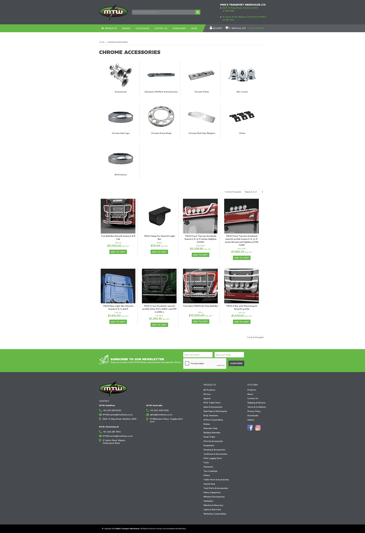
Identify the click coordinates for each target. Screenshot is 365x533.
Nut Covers (242, 91)
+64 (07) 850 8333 (112, 410)
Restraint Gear (210, 428)
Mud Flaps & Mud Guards (215, 411)
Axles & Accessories (212, 407)
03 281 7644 (228, 20)
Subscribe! (236, 363)
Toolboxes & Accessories (215, 454)
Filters (206, 475)
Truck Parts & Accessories (215, 488)
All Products (121, 174)
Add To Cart (118, 252)
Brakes (206, 424)
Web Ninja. (182, 529)
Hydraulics (208, 501)
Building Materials (211, 432)
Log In (251, 28)
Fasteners (208, 466)
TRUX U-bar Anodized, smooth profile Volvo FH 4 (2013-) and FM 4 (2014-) (159, 309)
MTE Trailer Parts (211, 402)
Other (242, 133)
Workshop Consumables (214, 513)
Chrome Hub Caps (121, 133)
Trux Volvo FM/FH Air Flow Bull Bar (200, 306)
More (194, 28)
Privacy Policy (254, 411)
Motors (207, 394)
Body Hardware (210, 415)
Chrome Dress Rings (161, 133)
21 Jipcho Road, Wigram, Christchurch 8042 (244, 17)
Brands (126, 28)
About (250, 394)
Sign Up (260, 28)
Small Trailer (209, 437)
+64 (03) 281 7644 (112, 431)
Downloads (179, 28)
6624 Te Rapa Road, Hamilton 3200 (240, 8)
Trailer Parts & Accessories (216, 479)
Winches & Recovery (213, 505)
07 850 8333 (228, 11)
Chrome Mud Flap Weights (201, 133)
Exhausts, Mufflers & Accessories (161, 91)
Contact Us (160, 28)
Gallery (250, 419)
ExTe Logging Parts (212, 458)
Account (217, 28)
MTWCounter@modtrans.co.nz (118, 414)
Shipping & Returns (256, 402)
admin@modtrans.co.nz (161, 414)
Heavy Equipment (212, 492)
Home (101, 42)
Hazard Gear (209, 484)
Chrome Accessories (213, 441)
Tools (206, 462)
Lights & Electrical (212, 509)
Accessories (121, 91)
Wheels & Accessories (214, 496)
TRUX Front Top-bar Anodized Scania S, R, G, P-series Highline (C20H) (200, 239)
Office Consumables (213, 419)
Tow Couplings (210, 471)
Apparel (207, 398)
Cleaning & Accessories (214, 449)
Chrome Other (201, 91)
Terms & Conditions (256, 407)
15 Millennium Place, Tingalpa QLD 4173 (166, 420)
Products (111, 28)
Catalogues (142, 28)
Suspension (208, 445)
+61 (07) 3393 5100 (159, 410)
